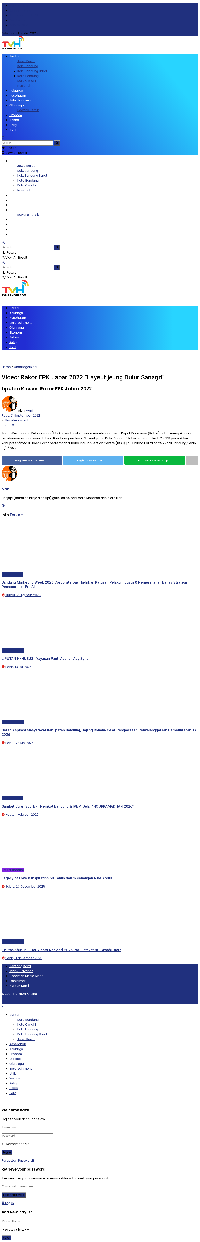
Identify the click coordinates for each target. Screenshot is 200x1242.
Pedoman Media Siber (26, 15)
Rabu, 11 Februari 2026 (21, 814)
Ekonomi (15, 115)
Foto (12, 1093)
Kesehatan (17, 95)
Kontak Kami (19, 25)
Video (13, 1088)
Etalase (15, 1059)
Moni (29, 410)
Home (6, 367)
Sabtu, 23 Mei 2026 (19, 743)
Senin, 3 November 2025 (23, 958)
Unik (12, 1073)
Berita (14, 56)
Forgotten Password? (18, 1160)
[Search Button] (57, 143)
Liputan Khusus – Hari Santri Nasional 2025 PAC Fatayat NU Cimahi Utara (61, 950)
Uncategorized (25, 367)
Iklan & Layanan (21, 10)
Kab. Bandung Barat (32, 71)
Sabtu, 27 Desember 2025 (25, 886)
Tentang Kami (20, 5)
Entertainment (20, 100)
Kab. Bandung (27, 66)
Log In (9, 1203)
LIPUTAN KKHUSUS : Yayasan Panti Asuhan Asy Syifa (45, 658)
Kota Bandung (28, 76)
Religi (13, 125)
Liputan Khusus (13, 650)
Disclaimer (17, 20)
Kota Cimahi (26, 81)
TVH (12, 129)
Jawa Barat (26, 61)
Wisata (14, 1078)
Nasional (23, 85)
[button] (36, 546)
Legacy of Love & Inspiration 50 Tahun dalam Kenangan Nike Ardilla (57, 878)
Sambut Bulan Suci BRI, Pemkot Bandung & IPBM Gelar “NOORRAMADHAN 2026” (68, 806)
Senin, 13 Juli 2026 (18, 667)
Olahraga (16, 105)
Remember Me (17, 1144)
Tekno (14, 120)
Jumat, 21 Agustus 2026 (23, 595)
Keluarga (16, 90)
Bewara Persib (28, 110)
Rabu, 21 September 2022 (21, 415)
